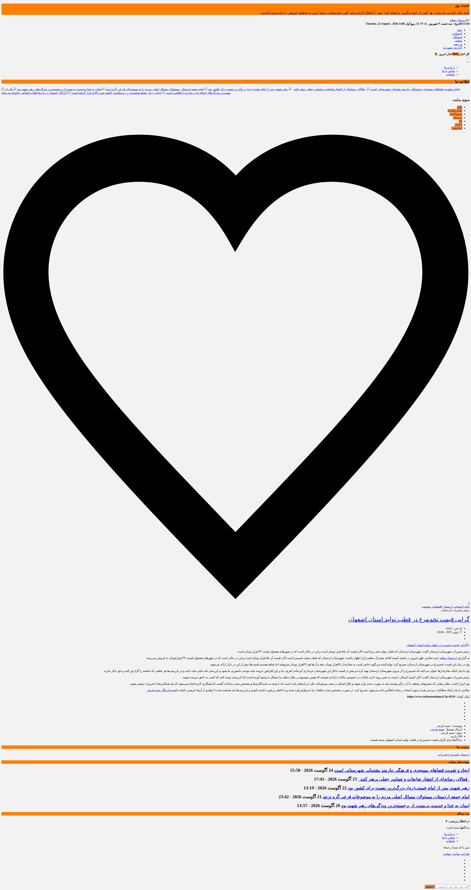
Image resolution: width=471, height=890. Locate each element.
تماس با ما (448, 70)
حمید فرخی (437, 729)
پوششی (426, 606)
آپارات (458, 124)
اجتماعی (457, 33)
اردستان (448, 606)
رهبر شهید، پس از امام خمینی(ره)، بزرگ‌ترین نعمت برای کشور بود (248, 89)
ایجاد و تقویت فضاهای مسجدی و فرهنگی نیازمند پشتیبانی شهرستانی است (415, 89)
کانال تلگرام (455, 110)
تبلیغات (450, 74)
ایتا (460, 121)
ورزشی (457, 44)
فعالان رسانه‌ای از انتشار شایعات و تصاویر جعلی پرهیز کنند (329, 89)
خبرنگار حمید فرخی (159, 690)
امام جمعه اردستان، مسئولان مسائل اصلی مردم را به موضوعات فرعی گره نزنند (155, 89)
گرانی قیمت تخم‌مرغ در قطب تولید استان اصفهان (409, 619)
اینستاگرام (456, 114)
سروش (457, 117)
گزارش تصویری (452, 47)
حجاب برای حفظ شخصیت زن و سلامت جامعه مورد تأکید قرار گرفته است (116, 92)
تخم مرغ (453, 754)
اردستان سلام (448, 657)
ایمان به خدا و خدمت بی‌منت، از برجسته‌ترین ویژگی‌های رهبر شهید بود (59, 89)
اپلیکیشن (456, 128)
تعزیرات (443, 754)
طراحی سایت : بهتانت (456, 853)
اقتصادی (437, 606)
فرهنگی (457, 37)
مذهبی (458, 40)
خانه (459, 30)
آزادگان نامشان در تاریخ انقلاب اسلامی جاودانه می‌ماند (34, 92)
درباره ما (449, 67)
